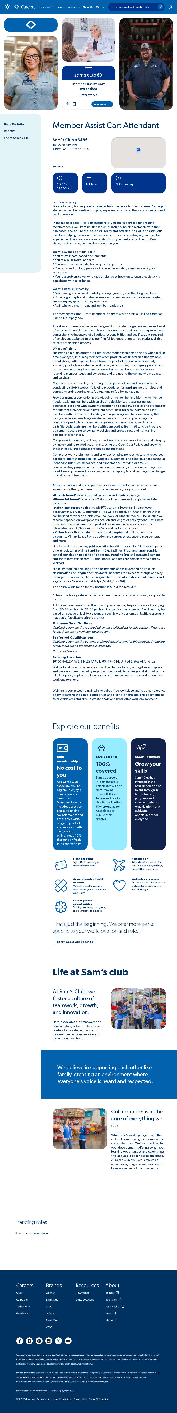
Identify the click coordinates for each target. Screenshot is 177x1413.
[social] (19, 1340)
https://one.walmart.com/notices (114, 528)
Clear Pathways (148, 757)
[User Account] (171, 7)
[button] (74, 104)
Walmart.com (43, 1398)
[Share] (67, 104)
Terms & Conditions (61, 1398)
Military (100, 7)
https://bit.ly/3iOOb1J (109, 581)
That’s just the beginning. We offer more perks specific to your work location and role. (103, 927)
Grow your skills (148, 767)
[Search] (160, 7)
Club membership (67, 759)
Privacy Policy (80, 1398)
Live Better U (106, 757)
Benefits (9, 131)
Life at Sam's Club (16, 138)
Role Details (14, 124)
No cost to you (69, 771)
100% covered (106, 767)
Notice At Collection (98, 1398)
